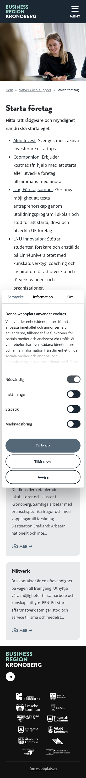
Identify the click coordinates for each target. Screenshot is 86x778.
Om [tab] (70, 296)
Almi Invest (24, 140)
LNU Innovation (29, 239)
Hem (9, 90)
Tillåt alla (43, 445)
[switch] (74, 394)
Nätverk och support (35, 90)
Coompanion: (27, 157)
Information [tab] (43, 296)
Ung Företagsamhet (33, 189)
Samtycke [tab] (16, 296)
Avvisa (43, 477)
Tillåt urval (43, 461)
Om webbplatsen (43, 769)
